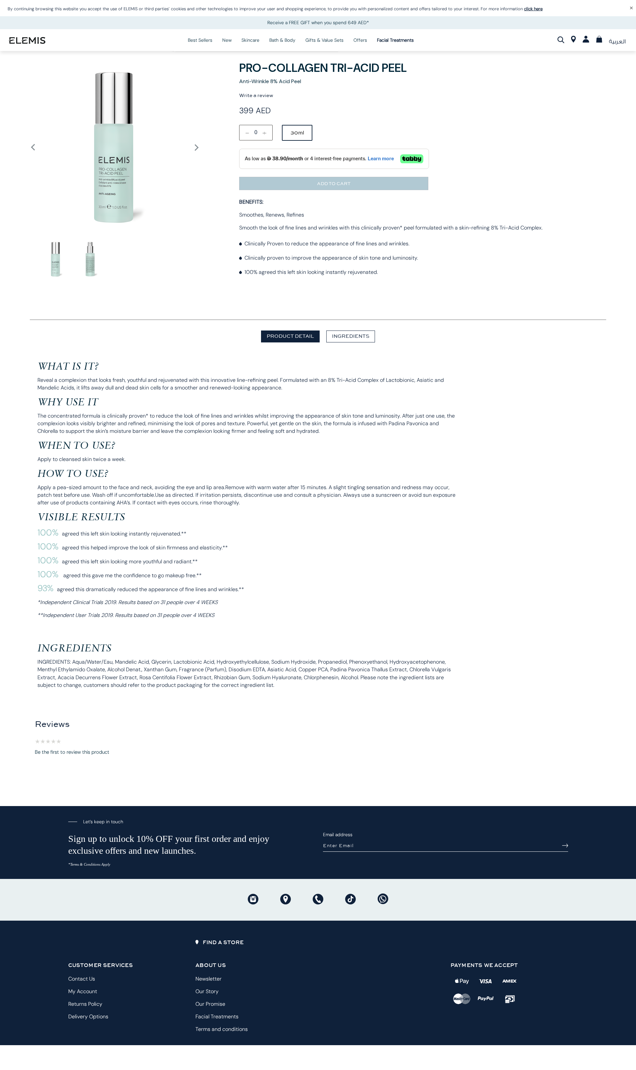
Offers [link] (360, 40)
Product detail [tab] (290, 335)
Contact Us (81, 978)
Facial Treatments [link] (395, 40)
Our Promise (210, 1003)
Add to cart (333, 183)
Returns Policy (85, 1003)
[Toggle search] (560, 40)
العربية (617, 41)
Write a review (256, 95)
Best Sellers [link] (200, 40)
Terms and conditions (221, 1029)
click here (533, 9)
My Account (82, 991)
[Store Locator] (573, 41)
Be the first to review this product (72, 752)
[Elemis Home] (27, 40)
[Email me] (565, 845)
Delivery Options (88, 1016)
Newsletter (208, 978)
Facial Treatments (216, 1016)
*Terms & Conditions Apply (89, 864)
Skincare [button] (250, 40)
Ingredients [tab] (350, 335)
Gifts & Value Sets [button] (324, 40)
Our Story (207, 991)
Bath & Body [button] (282, 40)
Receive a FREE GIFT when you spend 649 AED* (318, 22)
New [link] (227, 40)
